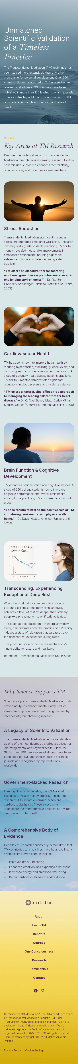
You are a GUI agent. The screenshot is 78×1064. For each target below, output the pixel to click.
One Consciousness (39, 951)
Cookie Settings (34, 1050)
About (39, 916)
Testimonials (39, 969)
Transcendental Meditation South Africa (45, 656)
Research (39, 960)
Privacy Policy (12, 1050)
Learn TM (39, 925)
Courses (39, 943)
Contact (39, 977)
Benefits (39, 934)
